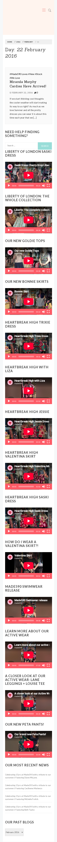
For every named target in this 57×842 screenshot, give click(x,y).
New (32, 74)
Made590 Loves (19, 74)
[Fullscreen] (48, 185)
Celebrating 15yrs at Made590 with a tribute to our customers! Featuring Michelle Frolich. (28, 797)
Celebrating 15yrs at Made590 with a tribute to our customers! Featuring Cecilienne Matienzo (28, 787)
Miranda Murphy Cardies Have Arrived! (28, 84)
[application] (28, 175)
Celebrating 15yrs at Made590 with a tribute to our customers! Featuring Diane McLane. (28, 776)
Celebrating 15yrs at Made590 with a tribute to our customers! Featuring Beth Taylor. (28, 808)
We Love (15, 77)
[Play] (8, 185)
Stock (39, 74)
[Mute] (43, 185)
